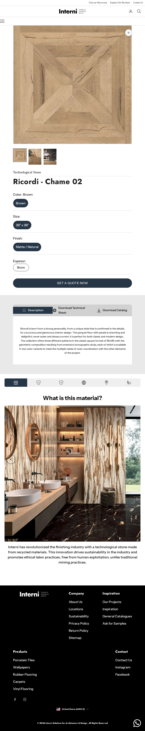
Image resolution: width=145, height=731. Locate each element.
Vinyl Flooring (23, 689)
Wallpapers (21, 667)
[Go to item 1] (20, 155)
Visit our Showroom (98, 2)
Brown (20, 203)
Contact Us (138, 2)
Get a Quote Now (72, 283)
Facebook (122, 674)
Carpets (19, 682)
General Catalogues (117, 616)
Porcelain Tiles (24, 660)
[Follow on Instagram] (25, 699)
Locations (76, 609)
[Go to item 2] (35, 156)
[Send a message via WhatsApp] (137, 723)
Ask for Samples (114, 623)
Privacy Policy (79, 623)
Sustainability (79, 616)
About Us (75, 602)
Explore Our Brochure (120, 2)
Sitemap (75, 638)
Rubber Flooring (25, 674)
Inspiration (110, 609)
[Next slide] (134, 459)
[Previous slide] (10, 459)
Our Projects (112, 602)
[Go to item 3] (50, 156)
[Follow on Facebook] (15, 699)
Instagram (122, 667)
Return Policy (78, 631)
